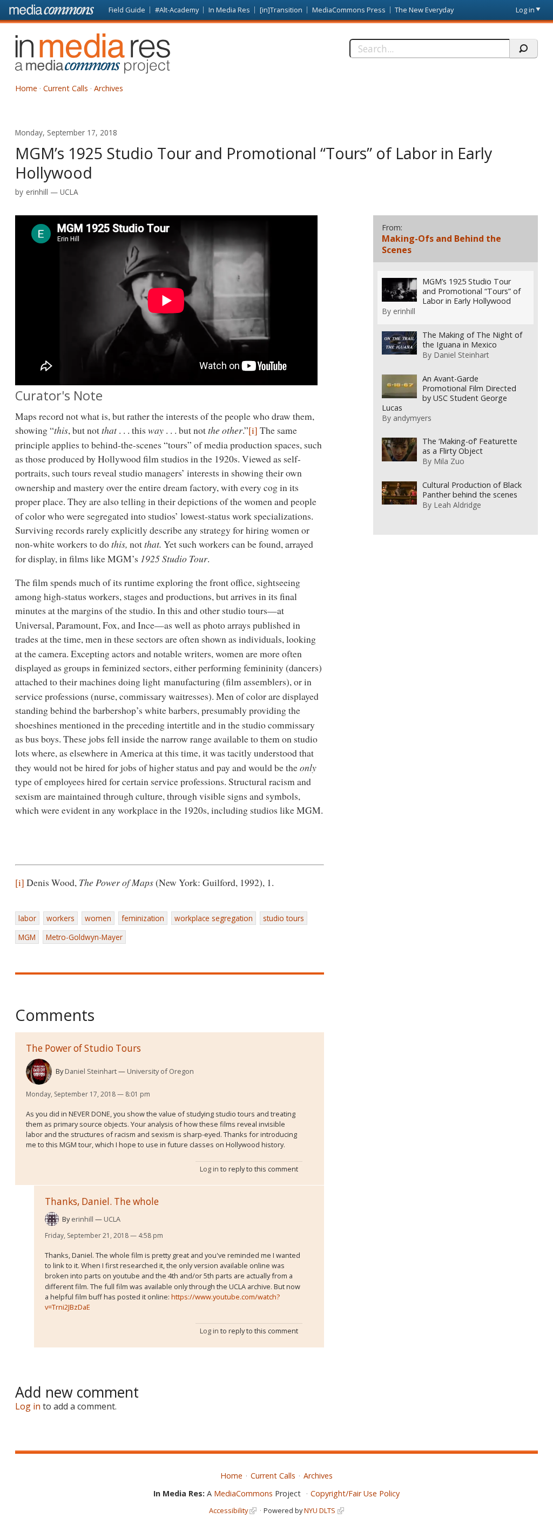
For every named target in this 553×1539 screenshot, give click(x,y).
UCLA (69, 192)
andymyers (412, 418)
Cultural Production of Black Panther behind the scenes (472, 490)
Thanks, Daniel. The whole (102, 1201)
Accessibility (228, 1510)
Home (26, 88)
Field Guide (127, 10)
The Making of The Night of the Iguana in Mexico (472, 340)
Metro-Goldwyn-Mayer (84, 937)
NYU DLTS (319, 1510)
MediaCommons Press (349, 10)
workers (60, 918)
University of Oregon (160, 1071)
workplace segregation (213, 918)
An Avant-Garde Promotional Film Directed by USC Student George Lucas (449, 393)
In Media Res (229, 10)
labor (27, 918)
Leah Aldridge (457, 505)
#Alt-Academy (177, 10)
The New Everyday (424, 10)
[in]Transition (281, 10)
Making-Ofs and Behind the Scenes (441, 244)
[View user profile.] (39, 1072)
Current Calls (65, 88)
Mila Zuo (449, 461)
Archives (108, 88)
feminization (143, 918)
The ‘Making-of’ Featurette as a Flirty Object (469, 446)
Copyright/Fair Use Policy (355, 1493)
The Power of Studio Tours (83, 1048)
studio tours (283, 918)
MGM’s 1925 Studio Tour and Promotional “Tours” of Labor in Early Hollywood (471, 291)
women (98, 918)
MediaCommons (243, 1493)
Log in (525, 10)
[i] (253, 430)
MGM (27, 937)
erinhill (37, 192)
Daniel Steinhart (91, 1071)
